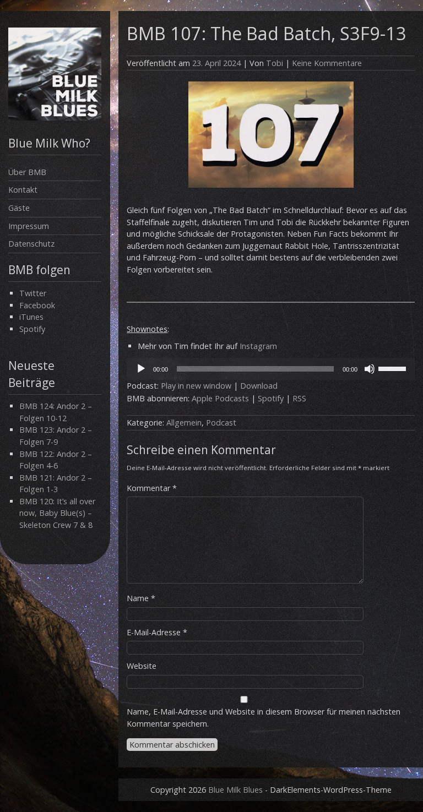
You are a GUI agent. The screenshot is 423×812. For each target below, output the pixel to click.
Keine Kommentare (327, 63)
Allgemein (184, 422)
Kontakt (22, 189)
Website (141, 666)
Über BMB (27, 172)
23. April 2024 (216, 63)
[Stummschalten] (369, 368)
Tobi (274, 63)
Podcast (221, 422)
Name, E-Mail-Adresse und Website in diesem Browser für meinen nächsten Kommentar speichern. (263, 717)
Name (141, 598)
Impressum (28, 226)
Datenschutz (31, 243)
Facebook (37, 305)
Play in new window (196, 385)
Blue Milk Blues (235, 789)
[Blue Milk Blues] (54, 117)
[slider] (393, 368)
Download (259, 385)
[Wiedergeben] (141, 368)
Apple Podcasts (220, 398)
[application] (270, 369)
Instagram (258, 346)
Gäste (19, 208)
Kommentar (152, 488)
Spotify (32, 329)
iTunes (31, 317)
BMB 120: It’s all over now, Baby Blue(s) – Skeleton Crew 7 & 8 (57, 513)
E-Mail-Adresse (157, 632)
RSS (299, 398)
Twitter (32, 293)
